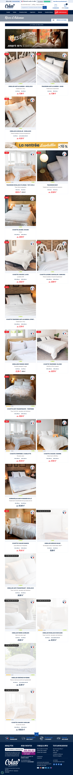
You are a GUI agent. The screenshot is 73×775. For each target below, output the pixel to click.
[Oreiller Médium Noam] (52, 524)
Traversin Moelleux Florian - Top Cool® (20, 185)
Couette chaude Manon (20, 543)
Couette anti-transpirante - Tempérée (20, 409)
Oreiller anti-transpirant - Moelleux (20, 588)
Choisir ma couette (41, 752)
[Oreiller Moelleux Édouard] (52, 613)
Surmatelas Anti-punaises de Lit (20, 498)
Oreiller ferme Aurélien (20, 633)
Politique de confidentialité (44, 763)
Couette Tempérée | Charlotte (20, 453)
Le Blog (33, 4)
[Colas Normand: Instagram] (54, 764)
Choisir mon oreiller (42, 750)
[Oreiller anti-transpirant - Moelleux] (20, 568)
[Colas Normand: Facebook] (56, 764)
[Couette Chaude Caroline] (20, 703)
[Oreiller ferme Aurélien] (20, 613)
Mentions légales (57, 756)
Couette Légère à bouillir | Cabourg (52, 274)
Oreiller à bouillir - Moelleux (20, 131)
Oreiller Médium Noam (52, 543)
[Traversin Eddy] (52, 165)
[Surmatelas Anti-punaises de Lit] (20, 479)
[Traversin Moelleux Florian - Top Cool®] (20, 165)
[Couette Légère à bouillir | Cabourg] (52, 255)
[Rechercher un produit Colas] (45, 7)
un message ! (31, 761)
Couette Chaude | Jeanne (52, 453)
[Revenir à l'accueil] (10, 6)
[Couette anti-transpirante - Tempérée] (20, 389)
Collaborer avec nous (58, 761)
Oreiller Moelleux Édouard (53, 633)
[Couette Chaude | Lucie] (20, 255)
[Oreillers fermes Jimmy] (20, 344)
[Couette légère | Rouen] (20, 210)
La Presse (55, 760)
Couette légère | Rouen (20, 229)
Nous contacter (40, 4)
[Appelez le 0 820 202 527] (28, 751)
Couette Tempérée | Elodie (52, 364)
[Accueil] (53, 20)
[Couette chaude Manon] (20, 524)
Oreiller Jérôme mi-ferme (20, 677)
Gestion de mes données (43, 762)
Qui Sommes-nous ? (58, 748)
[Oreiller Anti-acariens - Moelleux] (20, 67)
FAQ (54, 750)
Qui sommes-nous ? (26, 4)
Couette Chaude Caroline (20, 722)
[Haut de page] (36, 734)
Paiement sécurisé (41, 765)
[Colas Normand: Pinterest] (59, 764)
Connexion (40, 756)
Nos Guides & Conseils (42, 748)
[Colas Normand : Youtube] (61, 764)
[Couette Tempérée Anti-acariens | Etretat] (20, 300)
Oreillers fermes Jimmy (20, 364)
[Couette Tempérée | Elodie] (52, 344)
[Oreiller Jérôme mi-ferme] (20, 658)
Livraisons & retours (58, 754)
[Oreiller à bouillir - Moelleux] (20, 111)
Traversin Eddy (52, 185)
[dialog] (2, 772)
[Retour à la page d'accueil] (12, 762)
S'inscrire (39, 758)
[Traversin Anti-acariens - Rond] (52, 67)
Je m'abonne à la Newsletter (14, 749)
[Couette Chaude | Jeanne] (52, 434)
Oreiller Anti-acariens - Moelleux (20, 86)
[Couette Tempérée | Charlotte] (20, 434)
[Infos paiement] (44, 767)
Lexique (55, 752)
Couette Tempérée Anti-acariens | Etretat (20, 319)
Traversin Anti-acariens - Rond (52, 86)
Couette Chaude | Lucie (21, 274)
